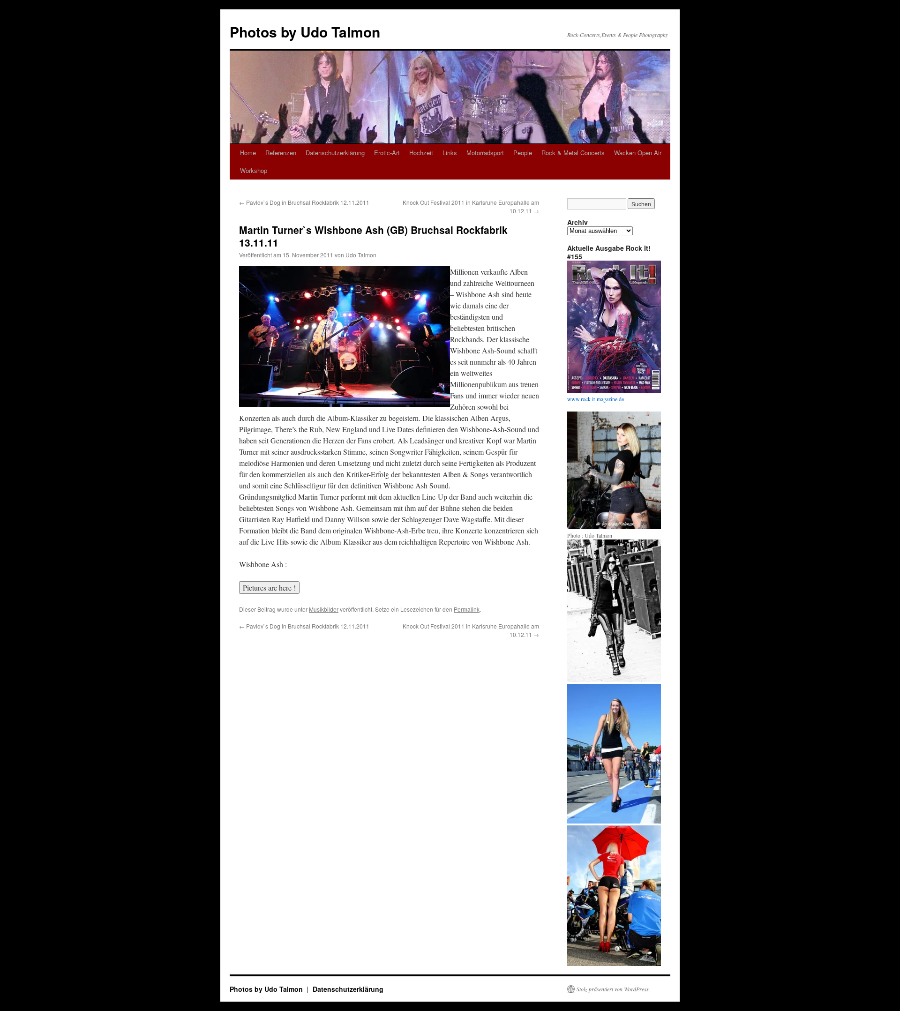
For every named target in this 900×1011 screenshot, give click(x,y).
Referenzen (280, 152)
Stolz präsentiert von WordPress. (613, 989)
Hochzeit (421, 152)
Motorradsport (485, 152)
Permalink (467, 609)
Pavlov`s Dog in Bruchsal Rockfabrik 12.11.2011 (304, 202)
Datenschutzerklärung (335, 152)
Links (449, 152)
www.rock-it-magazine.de (595, 399)
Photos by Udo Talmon (305, 32)
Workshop (253, 170)
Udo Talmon (360, 255)
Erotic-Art (387, 152)
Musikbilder (323, 609)
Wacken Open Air (637, 152)
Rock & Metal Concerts (573, 152)
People (522, 152)
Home (248, 152)
